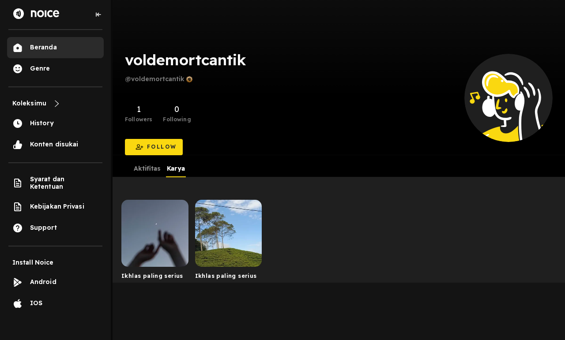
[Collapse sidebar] (98, 14)
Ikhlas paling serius (152, 275)
